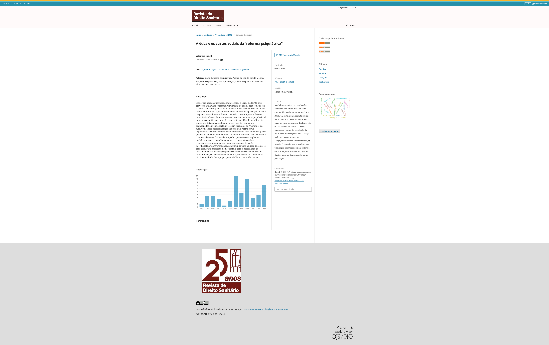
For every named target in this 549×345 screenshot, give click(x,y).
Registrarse (343, 7)
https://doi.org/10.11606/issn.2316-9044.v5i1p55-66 (225, 69)
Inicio (198, 35)
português (324, 82)
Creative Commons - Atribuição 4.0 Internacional (265, 309)
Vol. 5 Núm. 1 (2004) (223, 35)
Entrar (354, 7)
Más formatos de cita (285, 189)
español (322, 73)
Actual (195, 25)
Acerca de (231, 25)
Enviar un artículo (329, 131)
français (323, 77)
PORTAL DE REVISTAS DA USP (16, 4)
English (322, 69)
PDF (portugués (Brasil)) (289, 55)
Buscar (351, 25)
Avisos (218, 25)
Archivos (206, 25)
